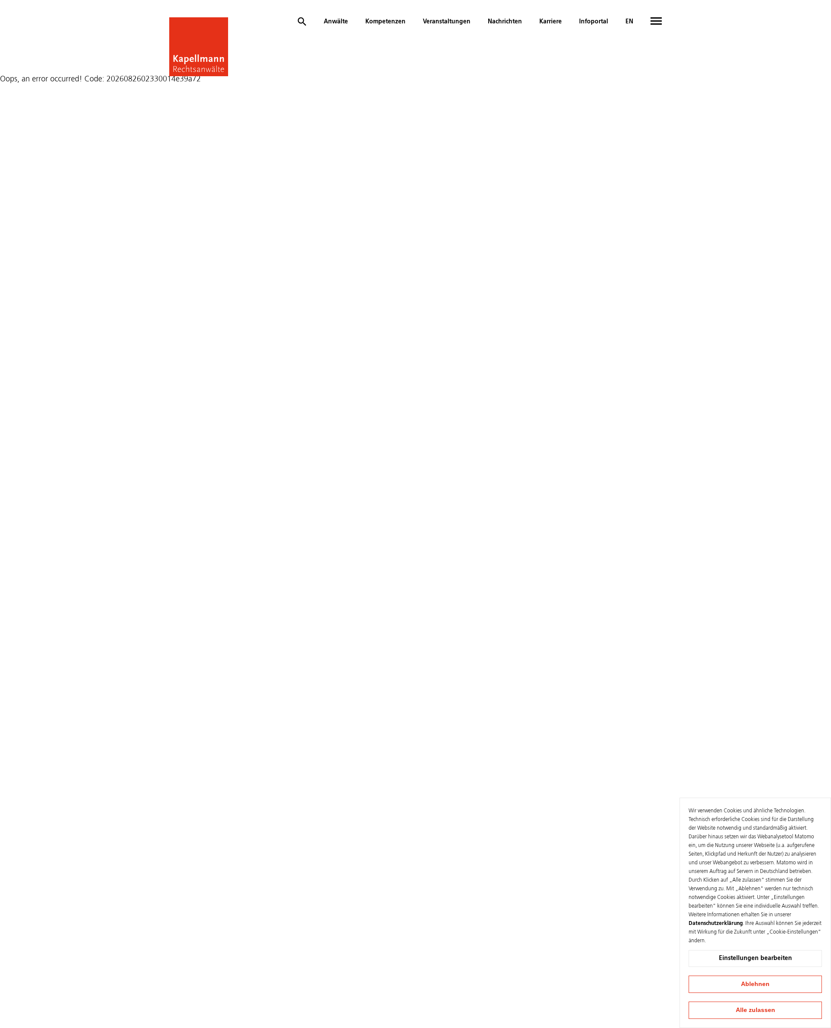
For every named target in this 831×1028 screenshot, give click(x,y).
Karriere (550, 22)
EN (629, 22)
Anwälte (336, 22)
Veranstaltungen (446, 22)
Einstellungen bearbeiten (755, 958)
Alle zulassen (755, 1009)
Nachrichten (505, 22)
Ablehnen (755, 983)
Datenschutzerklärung (716, 923)
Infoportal (593, 22)
